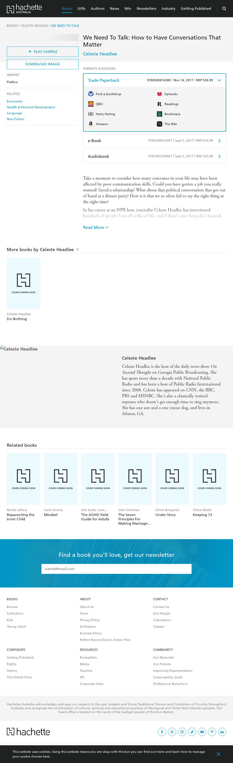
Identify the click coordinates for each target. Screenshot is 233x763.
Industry (168, 8)
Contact (160, 599)
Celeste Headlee (100, 54)
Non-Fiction (15, 119)
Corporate (16, 650)
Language (14, 113)
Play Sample (45, 51)
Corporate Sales (91, 684)
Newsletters (146, 8)
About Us (87, 607)
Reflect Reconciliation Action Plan (105, 640)
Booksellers (88, 657)
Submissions (162, 620)
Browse (12, 607)
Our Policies (162, 664)
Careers (158, 626)
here (46, 756)
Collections (15, 613)
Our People (161, 613)
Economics (14, 101)
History (12, 670)
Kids (10, 620)
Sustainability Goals (167, 677)
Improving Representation (172, 670)
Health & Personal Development (31, 107)
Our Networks (163, 657)
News (114, 8)
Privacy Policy (90, 620)
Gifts (81, 8)
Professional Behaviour (170, 684)
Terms (84, 613)
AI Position (88, 626)
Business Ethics (90, 633)
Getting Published (196, 8)
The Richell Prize (19, 677)
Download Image (42, 64)
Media (84, 664)
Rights (11, 664)
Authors (97, 8)
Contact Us (161, 607)
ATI (82, 677)
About (85, 599)
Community (163, 650)
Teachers (86, 670)
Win (127, 8)
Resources (89, 650)
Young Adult (16, 626)
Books (67, 8)
